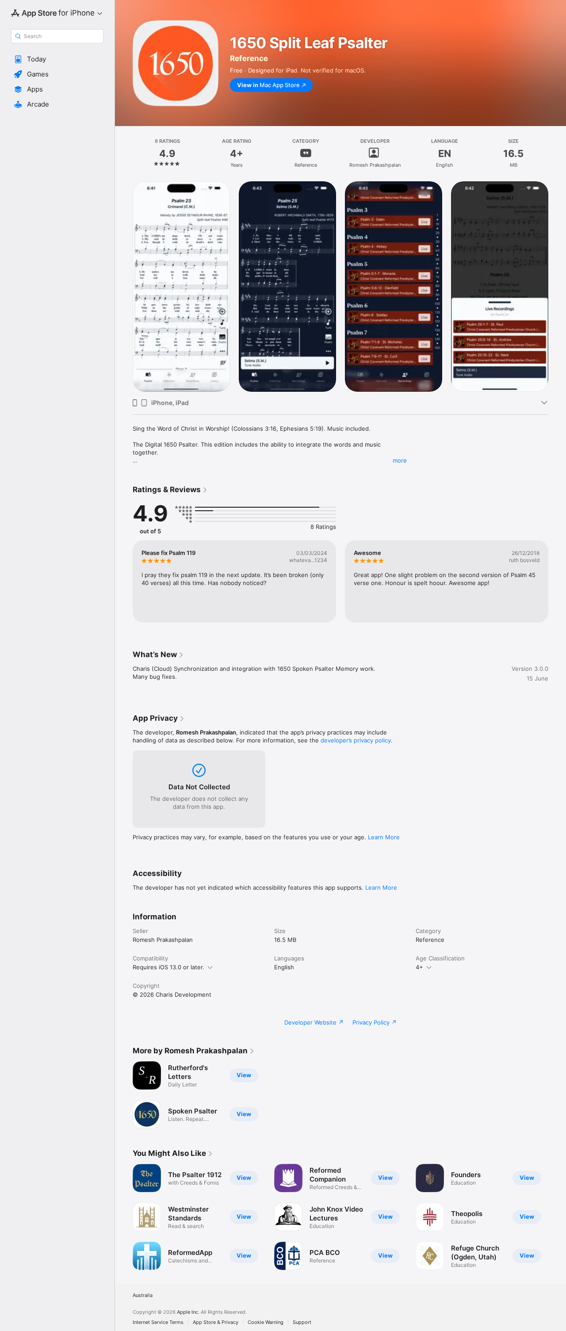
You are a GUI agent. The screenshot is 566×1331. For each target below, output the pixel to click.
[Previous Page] (124, 581)
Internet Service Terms (158, 1322)
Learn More (384, 837)
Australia (143, 1295)
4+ (419, 967)
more (400, 460)
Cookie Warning (265, 1322)
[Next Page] (557, 581)
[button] (57, 59)
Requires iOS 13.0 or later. (168, 967)
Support (302, 1322)
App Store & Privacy (215, 1322)
